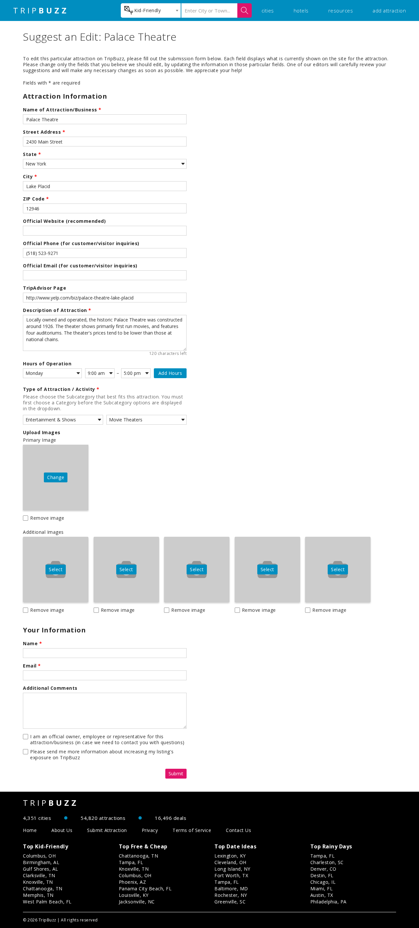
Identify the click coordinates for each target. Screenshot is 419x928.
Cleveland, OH (230, 862)
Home (30, 830)
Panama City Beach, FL (145, 888)
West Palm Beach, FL (47, 902)
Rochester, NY (230, 895)
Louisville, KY (134, 895)
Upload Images (42, 432)
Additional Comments (50, 688)
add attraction (389, 10)
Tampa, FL (131, 862)
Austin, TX (321, 895)
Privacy (150, 830)
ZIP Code (36, 199)
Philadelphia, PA (328, 902)
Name (32, 644)
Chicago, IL (323, 882)
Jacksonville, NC (137, 902)
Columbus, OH (39, 856)
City (30, 177)
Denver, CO (323, 869)
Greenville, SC (230, 902)
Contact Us (238, 830)
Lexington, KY (230, 856)
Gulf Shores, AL (40, 869)
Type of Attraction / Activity (61, 389)
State (32, 154)
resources (340, 10)
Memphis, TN (38, 895)
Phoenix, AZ (132, 882)
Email (32, 666)
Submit (176, 773)
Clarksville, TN (39, 875)
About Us (61, 830)
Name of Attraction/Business (62, 110)
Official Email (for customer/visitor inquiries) (80, 266)
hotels (301, 10)
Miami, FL (321, 888)
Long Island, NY (232, 869)
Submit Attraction (107, 830)
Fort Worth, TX (231, 875)
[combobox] (151, 10)
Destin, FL (322, 875)
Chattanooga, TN (43, 888)
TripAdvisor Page (44, 288)
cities (268, 10)
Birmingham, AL (41, 862)
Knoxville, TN (38, 882)
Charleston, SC (327, 862)
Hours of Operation (47, 364)
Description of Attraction (57, 310)
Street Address (44, 132)
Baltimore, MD (231, 888)
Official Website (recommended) (64, 221)
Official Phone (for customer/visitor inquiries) (81, 243)
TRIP (41, 10)
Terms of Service (192, 830)
